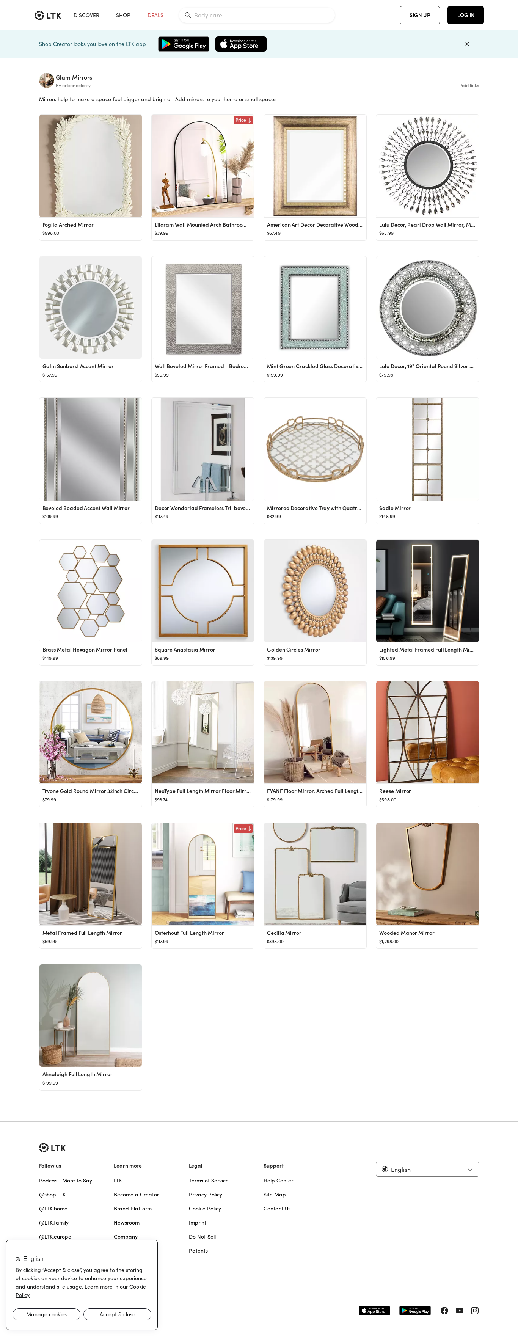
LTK (118, 1180)
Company (126, 1236)
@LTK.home (53, 1208)
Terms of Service (209, 1180)
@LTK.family (54, 1222)
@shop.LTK (52, 1194)
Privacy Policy (205, 1194)
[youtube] (459, 1310)
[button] (427, 1169)
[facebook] (444, 1310)
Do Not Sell (202, 1236)
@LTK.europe (55, 1236)
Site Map (275, 1194)
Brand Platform (133, 1208)
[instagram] (474, 1310)
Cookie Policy (205, 1208)
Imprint (197, 1222)
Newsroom (127, 1222)
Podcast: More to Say (65, 1180)
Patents (198, 1250)
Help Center (278, 1180)
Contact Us (277, 1208)
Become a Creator (136, 1194)
